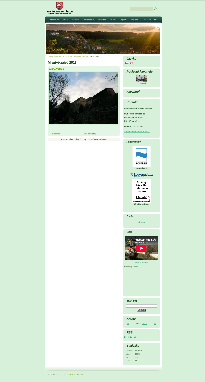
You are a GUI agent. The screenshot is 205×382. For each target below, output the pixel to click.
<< (128, 324)
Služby (113, 19)
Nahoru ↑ (80, 374)
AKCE (65, 19)
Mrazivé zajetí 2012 (82, 56)
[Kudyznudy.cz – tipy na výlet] (141, 177)
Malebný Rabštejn (141, 262)
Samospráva (88, 19)
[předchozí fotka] (52, 99)
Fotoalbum (54, 19)
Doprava (123, 19)
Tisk (73, 374)
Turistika (102, 19)
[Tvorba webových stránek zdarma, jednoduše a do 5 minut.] (65, 374)
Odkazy (134, 19)
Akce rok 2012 (68, 56)
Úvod (50, 56)
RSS (69, 374)
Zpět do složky (90, 134)
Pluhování (141, 83)
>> (155, 324)
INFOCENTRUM (150, 19)
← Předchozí (55, 134)
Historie (75, 19)
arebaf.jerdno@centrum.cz (137, 131)
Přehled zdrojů (130, 337)
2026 (144, 324)
